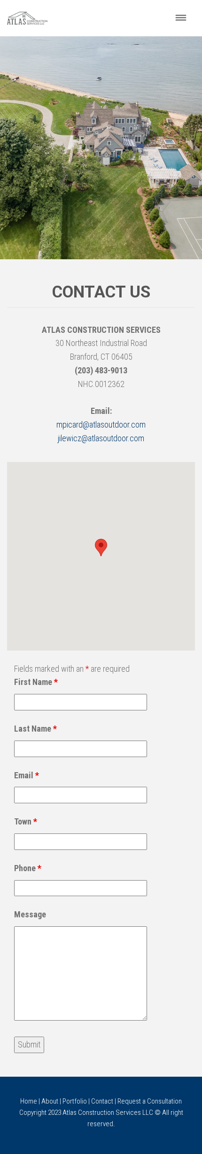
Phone (27, 868)
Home (28, 1101)
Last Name (35, 729)
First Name (36, 682)
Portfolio (74, 1101)
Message (30, 914)
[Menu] (181, 18)
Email (26, 775)
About (49, 1101)
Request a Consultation (149, 1101)
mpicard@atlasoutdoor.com (101, 424)
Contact (102, 1101)
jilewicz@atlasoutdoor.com (101, 438)
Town (25, 821)
